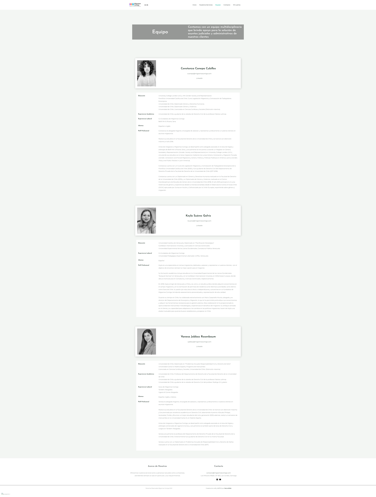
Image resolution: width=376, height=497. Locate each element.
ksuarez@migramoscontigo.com (199, 221)
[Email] (220, 479)
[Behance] (147, 5)
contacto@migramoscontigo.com (218, 473)
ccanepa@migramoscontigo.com (199, 74)
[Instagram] (145, 5)
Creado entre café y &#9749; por (218, 488)
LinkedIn (199, 78)
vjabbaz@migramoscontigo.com (199, 342)
